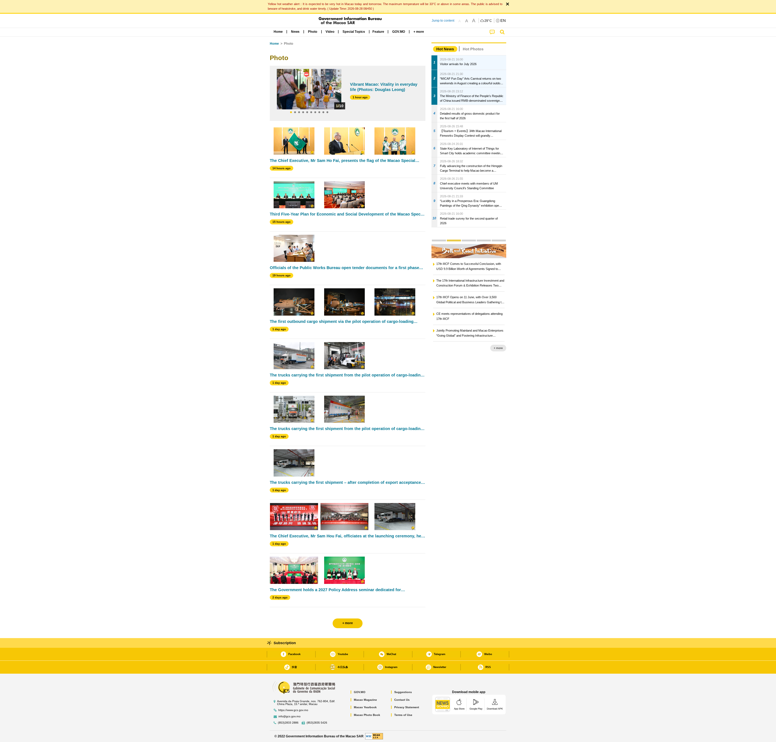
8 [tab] (319, 112)
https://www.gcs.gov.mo (293, 710)
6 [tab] (311, 112)
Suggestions (403, 692)
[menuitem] (295, 32)
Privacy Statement (406, 707)
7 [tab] (315, 112)
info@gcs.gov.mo (289, 716)
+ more (498, 348)
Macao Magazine (365, 699)
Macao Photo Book (367, 715)
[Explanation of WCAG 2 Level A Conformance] (374, 736)
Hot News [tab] (445, 49)
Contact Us (402, 699)
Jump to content (443, 20)
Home (274, 43)
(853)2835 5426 (317, 722)
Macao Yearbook (365, 707)
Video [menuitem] (330, 31)
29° (488, 20)
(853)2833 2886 (288, 722)
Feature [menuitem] (378, 31)
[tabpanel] (309, 89)
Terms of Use (403, 715)
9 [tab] (323, 112)
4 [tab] (303, 112)
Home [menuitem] (278, 31)
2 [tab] (295, 112)
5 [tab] (307, 112)
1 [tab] (291, 112)
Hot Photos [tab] (473, 49)
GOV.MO (359, 692)
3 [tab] (299, 112)
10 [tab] (327, 112)
